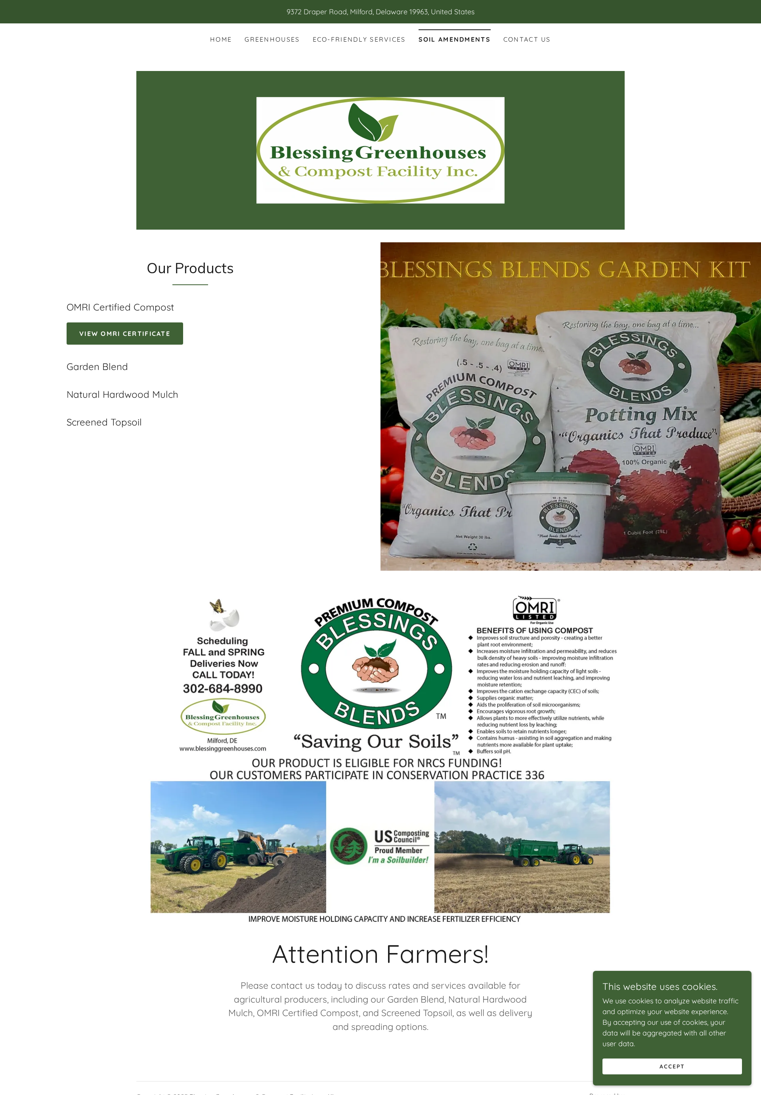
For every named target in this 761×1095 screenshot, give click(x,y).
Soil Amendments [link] (455, 39)
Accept (672, 1066)
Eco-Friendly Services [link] (359, 39)
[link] (380, 149)
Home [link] (221, 39)
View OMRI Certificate (124, 334)
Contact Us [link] (527, 39)
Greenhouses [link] (272, 39)
